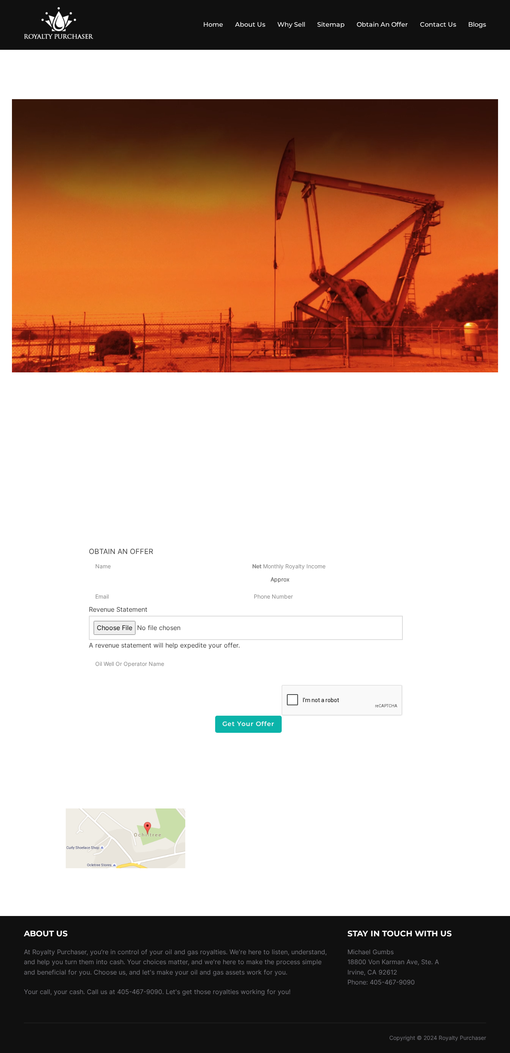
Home (213, 24)
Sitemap (331, 24)
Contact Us (438, 24)
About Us (250, 24)
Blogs (477, 24)
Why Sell (291, 24)
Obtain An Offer (382, 24)
